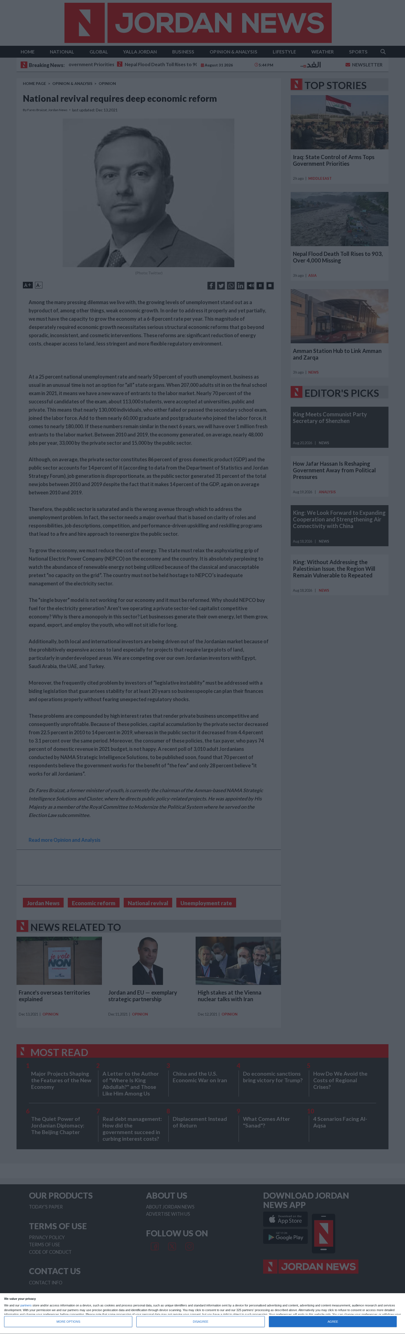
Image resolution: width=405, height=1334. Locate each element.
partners (26, 1305)
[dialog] (202, 1313)
